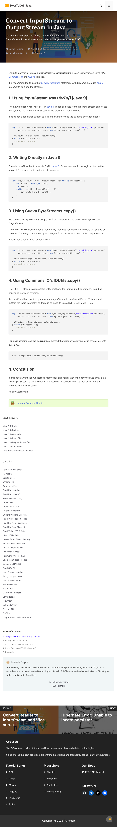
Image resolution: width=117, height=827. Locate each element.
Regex (12, 778)
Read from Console (12, 551)
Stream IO (40, 53)
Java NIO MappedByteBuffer (16, 442)
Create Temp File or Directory (16, 539)
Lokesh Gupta (16, 49)
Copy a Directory (11, 506)
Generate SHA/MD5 (12, 564)
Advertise (52, 778)
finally (100, 82)
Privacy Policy (54, 791)
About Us (51, 772)
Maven (12, 785)
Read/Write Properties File (15, 519)
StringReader (9, 597)
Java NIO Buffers (11, 430)
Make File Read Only (12, 498)
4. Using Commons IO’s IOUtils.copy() (19, 648)
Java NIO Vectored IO (13, 446)
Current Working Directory (15, 515)
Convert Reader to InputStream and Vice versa (24, 720)
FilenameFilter (9, 609)
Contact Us (52, 785)
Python (12, 804)
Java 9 (50, 106)
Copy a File (8, 502)
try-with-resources (50, 82)
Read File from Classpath (14, 527)
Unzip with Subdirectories (15, 560)
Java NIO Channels (12, 434)
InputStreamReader (12, 580)
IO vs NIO (7, 474)
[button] (101, 5)
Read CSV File (9, 568)
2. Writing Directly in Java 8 (15, 640)
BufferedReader (10, 584)
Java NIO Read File (12, 438)
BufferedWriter (10, 605)
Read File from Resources (15, 523)
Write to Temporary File (14, 543)
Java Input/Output (18, 53)
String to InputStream (13, 576)
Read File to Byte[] (11, 494)
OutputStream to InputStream (17, 617)
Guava (31, 76)
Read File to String (11, 490)
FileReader (8, 588)
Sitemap (70, 820)
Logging (13, 791)
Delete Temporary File (13, 547)
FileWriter (7, 601)
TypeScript (14, 798)
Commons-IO (16, 76)
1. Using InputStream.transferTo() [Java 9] (21, 636)
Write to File (8, 482)
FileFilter (7, 613)
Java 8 (55, 166)
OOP (11, 772)
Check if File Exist (11, 535)
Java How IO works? (12, 469)
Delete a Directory (11, 510)
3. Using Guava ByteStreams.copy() (18, 644)
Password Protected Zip (14, 556)
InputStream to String (13, 572)
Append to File (10, 486)
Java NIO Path (10, 426)
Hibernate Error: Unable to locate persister (86, 717)
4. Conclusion (9, 652)
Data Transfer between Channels (18, 450)
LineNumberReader (12, 592)
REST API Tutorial (94, 772)
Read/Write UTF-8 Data (14, 531)
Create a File (9, 478)
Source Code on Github (30, 403)
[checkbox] (109, 819)
